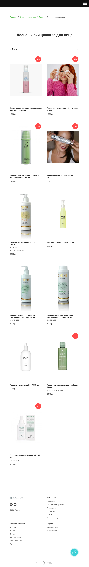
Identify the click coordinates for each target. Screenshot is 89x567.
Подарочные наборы (16, 544)
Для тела (12, 534)
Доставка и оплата (52, 527)
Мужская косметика (16, 540)
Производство (51, 508)
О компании (51, 501)
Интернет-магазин (28, 17)
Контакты (50, 515)
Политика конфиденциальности (57, 518)
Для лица (13, 527)
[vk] (11, 504)
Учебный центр (51, 511)
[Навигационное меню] (85, 4)
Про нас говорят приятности (56, 505)
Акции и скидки (52, 530)
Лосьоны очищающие (56, 17)
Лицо (41, 17)
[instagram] (15, 504)
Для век (12, 530)
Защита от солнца (15, 537)
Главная (13, 17)
